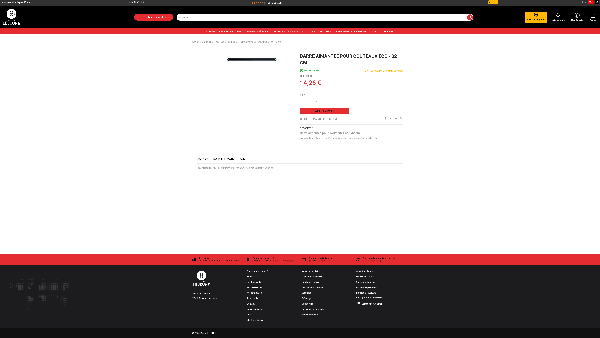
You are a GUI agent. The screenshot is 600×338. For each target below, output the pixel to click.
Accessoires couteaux (226, 42)
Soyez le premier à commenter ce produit (384, 70)
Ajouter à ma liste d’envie (321, 119)
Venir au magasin (255, 309)
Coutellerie (207, 42)
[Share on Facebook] (385, 118)
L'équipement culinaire (312, 276)
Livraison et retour (365, 276)
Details (203, 159)
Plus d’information (224, 159)
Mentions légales (255, 320)
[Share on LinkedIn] (395, 118)
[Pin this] (400, 118)
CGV (249, 314)
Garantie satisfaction (366, 282)
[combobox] (325, 17)
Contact (493, 2)
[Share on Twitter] (390, 118)
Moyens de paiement (366, 287)
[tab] (203, 159)
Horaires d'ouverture (366, 293)
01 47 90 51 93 (136, 2)
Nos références (254, 287)
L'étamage (306, 293)
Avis (242, 159)
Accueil (195, 42)
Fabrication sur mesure (313, 309)
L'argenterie (307, 303)
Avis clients (252, 298)
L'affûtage (306, 298)
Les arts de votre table (312, 287)
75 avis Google (275, 3)
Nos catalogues (254, 293)
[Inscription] (406, 304)
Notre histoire (253, 276)
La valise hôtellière (310, 282)
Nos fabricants (254, 282)
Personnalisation (310, 314)
